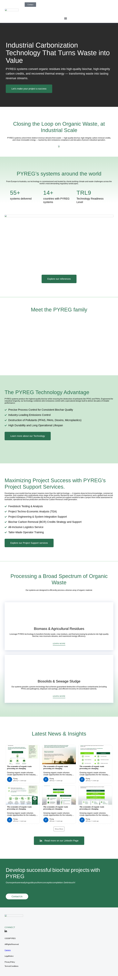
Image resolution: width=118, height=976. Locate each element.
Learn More (59, 644)
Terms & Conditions (11, 966)
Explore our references (59, 279)
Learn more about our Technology (27, 436)
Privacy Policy (10, 962)
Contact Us (17, 896)
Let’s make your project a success (29, 88)
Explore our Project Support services (29, 543)
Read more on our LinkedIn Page (61, 840)
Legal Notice (9, 956)
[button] (65, 18)
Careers (8, 950)
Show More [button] (59, 829)
